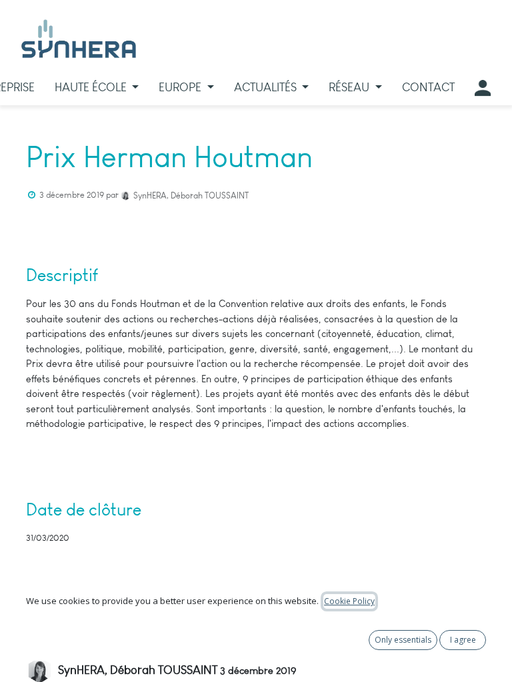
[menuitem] (97, 87)
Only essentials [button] (403, 639)
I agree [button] (463, 639)
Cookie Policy (349, 601)
